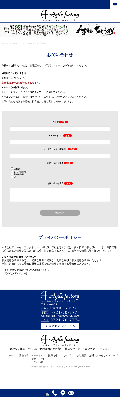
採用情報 (53, 355)
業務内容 (24, 355)
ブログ (67, 355)
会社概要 (81, 355)
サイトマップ (110, 355)
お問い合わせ (96, 355)
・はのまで (60, 349)
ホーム (9, 355)
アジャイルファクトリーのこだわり (38, 358)
